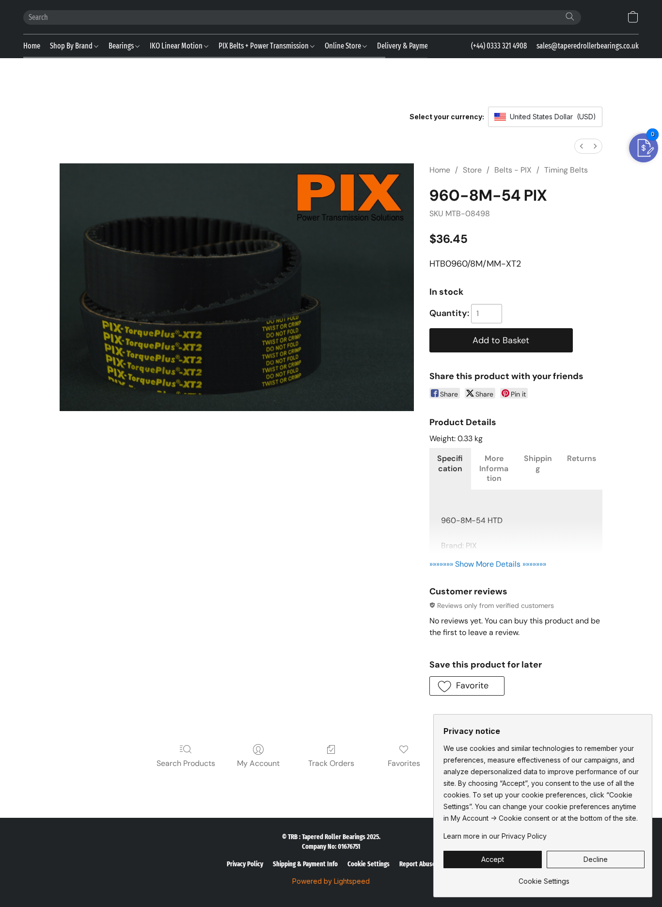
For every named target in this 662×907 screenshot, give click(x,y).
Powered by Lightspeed (331, 881)
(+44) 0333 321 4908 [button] (499, 45)
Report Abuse (417, 864)
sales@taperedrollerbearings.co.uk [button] (587, 45)
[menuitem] (581, 146)
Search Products (186, 763)
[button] (633, 17)
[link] (544, 877)
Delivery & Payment (405, 45)
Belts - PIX (513, 170)
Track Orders (331, 763)
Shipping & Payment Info (305, 864)
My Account (258, 763)
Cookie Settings (368, 864)
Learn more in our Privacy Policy (495, 836)
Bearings (122, 45)
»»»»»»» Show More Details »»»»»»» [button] (487, 564)
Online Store (344, 45)
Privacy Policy (245, 864)
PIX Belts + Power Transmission (264, 45)
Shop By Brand (72, 45)
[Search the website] (570, 16)
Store (472, 170)
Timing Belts (566, 170)
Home (31, 45)
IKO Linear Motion (177, 45)
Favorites (404, 763)
